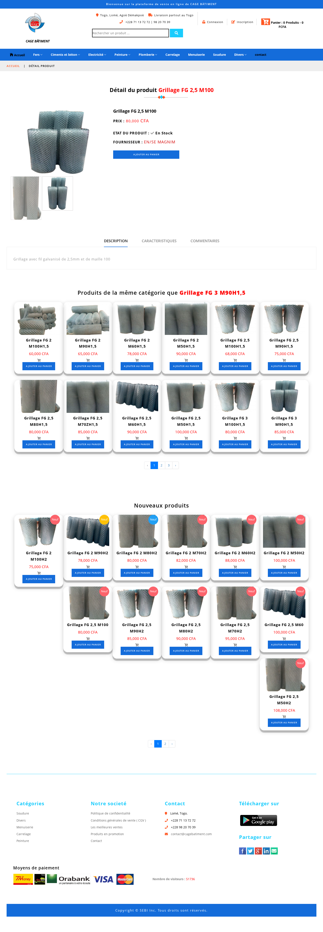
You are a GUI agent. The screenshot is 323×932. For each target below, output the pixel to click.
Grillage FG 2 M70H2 (186, 552)
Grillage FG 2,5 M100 (88, 624)
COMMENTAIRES (205, 240)
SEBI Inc (147, 910)
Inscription (245, 22)
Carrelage (172, 54)
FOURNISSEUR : (128, 142)
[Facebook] (242, 850)
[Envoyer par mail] (274, 850)
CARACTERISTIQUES (159, 240)
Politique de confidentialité (110, 813)
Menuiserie (196, 54)
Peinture (121, 54)
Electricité (96, 54)
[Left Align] (176, 33)
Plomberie (147, 54)
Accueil (19, 55)
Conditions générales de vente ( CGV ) (118, 820)
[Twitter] (250, 850)
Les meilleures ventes (107, 827)
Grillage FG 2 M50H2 (284, 552)
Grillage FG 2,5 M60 (284, 624)
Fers (36, 54)
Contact (96, 841)
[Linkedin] (266, 850)
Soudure (219, 54)
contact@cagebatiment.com (191, 834)
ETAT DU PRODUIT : (131, 133)
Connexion (215, 22)
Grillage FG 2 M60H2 (235, 552)
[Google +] (258, 850)
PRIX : (119, 121)
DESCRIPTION (116, 240)
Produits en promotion (107, 834)
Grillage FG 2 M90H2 (87, 552)
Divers (239, 54)
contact (260, 54)
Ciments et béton (64, 54)
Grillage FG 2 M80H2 (136, 552)
